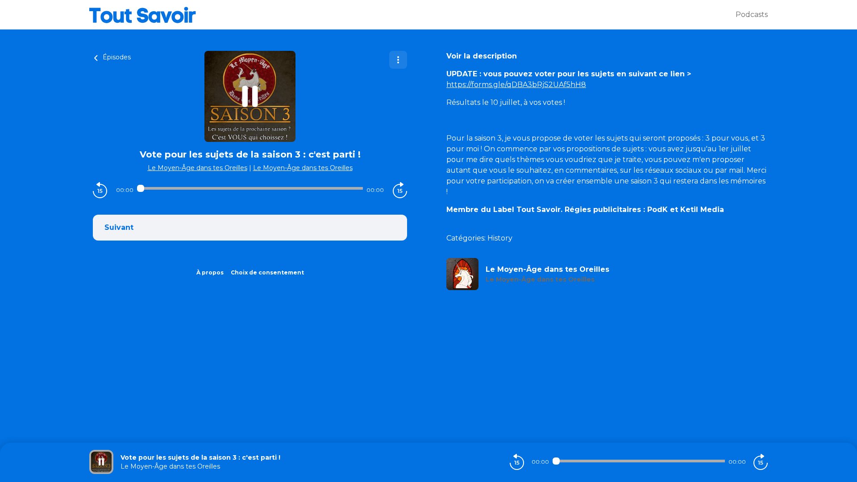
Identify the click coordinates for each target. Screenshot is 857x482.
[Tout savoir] (412, 15)
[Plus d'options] (398, 60)
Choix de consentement (267, 272)
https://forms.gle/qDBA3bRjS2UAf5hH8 (516, 84)
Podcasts (752, 14)
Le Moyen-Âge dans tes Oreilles (197, 168)
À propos (210, 272)
